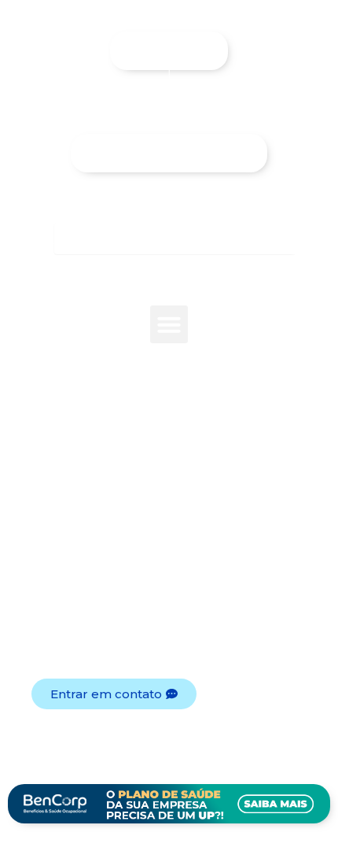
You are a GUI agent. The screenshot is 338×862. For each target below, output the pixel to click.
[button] (169, 324)
